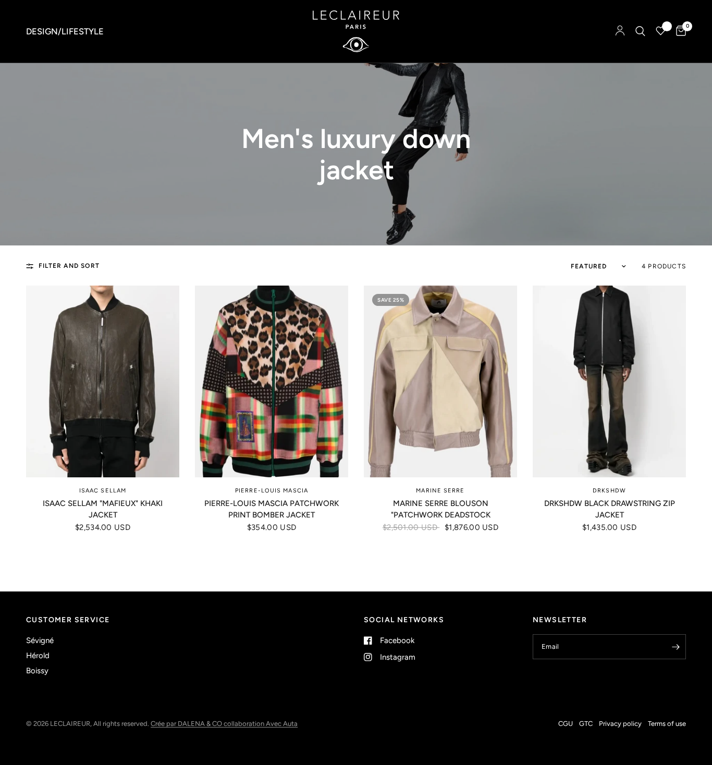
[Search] (640, 31)
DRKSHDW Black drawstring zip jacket (609, 509)
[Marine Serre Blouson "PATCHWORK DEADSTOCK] (440, 381)
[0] (678, 31)
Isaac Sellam (102, 490)
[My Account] (620, 31)
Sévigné (40, 640)
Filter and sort (69, 265)
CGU (565, 723)
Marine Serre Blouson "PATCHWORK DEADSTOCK (440, 509)
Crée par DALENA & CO (187, 723)
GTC (586, 723)
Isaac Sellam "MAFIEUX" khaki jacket (103, 509)
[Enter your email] (675, 646)
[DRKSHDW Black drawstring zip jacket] (609, 381)
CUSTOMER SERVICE (67, 620)
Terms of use (667, 723)
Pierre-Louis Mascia (271, 490)
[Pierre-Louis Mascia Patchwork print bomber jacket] (271, 381)
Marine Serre (440, 490)
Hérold (38, 655)
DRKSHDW (609, 490)
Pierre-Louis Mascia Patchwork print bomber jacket (271, 509)
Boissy (37, 670)
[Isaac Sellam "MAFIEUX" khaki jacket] (102, 381)
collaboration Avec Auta (261, 723)
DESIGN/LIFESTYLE (65, 31)
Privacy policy (620, 723)
